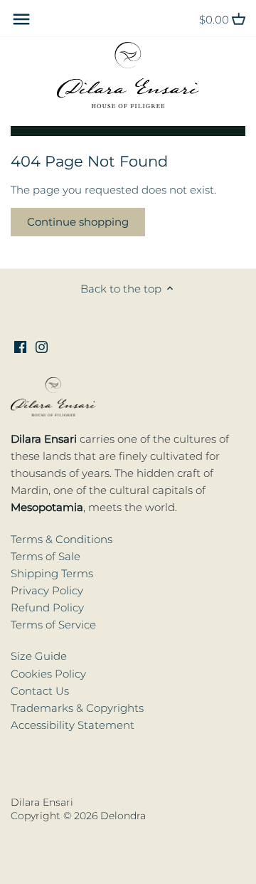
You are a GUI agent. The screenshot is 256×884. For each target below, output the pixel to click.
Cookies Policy (48, 673)
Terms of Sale (45, 556)
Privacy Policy (47, 590)
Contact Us (40, 691)
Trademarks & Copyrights (77, 708)
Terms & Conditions (61, 539)
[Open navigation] (21, 19)
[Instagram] (42, 345)
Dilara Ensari (42, 802)
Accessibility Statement (72, 725)
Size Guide (39, 656)
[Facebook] (20, 345)
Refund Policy (47, 607)
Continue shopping (78, 221)
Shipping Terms (52, 573)
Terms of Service (53, 624)
